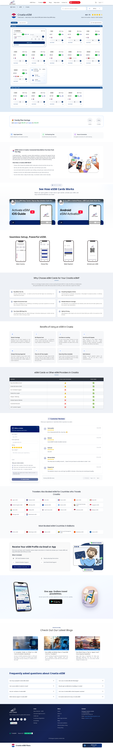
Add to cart (29, 42)
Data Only (14, 22)
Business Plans (76, 2)
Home (59, 711)
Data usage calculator (62, 718)
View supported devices (96, 22)
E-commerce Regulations (38, 718)
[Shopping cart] (96, 2)
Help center (57, 2)
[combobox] (73, 8)
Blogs (50, 2)
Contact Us (64, 2)
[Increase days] (43, 37)
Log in (100, 2)
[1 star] (13, 447)
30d (42, 39)
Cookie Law (35, 716)
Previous (87, 478)
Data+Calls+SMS (23, 22)
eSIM (20, 7)
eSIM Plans (32, 2)
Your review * (15, 449)
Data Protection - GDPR (38, 711)
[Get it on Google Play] (55, 601)
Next (98, 478)
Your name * (15, 434)
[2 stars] (15, 447)
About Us (60, 713)
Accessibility (36, 720)
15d (39, 39)
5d (31, 39)
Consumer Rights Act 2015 (39, 713)
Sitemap (35, 723)
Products (41, 2)
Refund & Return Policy (63, 725)
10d (35, 39)
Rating (13, 445)
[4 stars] (19, 447)
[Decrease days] (31, 37)
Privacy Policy (60, 727)
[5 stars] (21, 447)
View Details (16, 45)
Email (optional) (15, 439)
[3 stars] (17, 447)
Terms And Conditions (62, 723)
